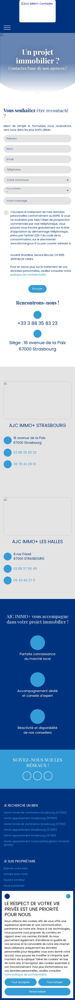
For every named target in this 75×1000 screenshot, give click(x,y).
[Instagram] (48, 775)
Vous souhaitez (13, 189)
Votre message (17, 200)
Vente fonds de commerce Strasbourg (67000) (35, 812)
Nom (10, 149)
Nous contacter (14, 885)
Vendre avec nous (16, 874)
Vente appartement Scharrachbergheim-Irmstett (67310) (36, 843)
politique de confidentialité (28, 274)
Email (10, 159)
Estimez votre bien (16, 868)
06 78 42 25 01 (24, 464)
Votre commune (18, 180)
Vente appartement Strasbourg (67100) (30, 835)
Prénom (12, 138)
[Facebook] (27, 775)
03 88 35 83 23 (24, 452)
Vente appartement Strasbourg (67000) (30, 818)
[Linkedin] (37, 775)
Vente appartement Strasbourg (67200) (30, 829)
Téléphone (14, 169)
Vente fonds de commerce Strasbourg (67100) (35, 824)
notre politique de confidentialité (25, 974)
